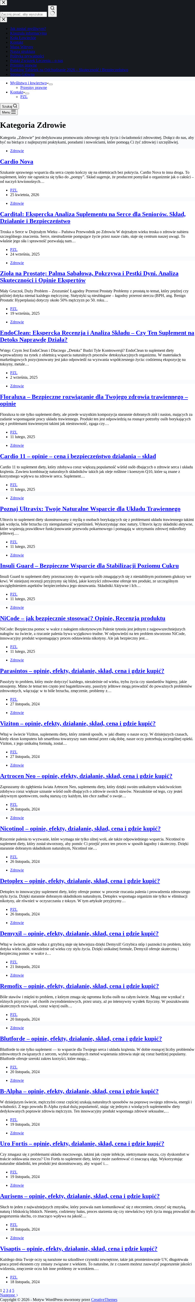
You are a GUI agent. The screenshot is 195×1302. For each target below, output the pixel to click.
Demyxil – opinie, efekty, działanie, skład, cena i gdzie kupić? (79, 933)
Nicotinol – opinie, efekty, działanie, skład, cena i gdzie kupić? (80, 828)
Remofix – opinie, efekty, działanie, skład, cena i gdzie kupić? (79, 986)
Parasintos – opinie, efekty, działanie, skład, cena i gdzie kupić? (82, 671)
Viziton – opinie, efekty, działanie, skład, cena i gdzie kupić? (78, 723)
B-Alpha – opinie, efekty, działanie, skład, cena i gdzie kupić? (79, 1091)
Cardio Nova (16, 161)
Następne (8, 1295)
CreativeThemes (104, 1299)
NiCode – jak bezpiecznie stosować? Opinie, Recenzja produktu (82, 618)
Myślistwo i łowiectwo (28, 83)
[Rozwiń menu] (51, 84)
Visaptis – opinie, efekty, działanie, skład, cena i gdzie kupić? (78, 1248)
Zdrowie (17, 151)
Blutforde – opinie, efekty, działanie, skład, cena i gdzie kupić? (81, 1038)
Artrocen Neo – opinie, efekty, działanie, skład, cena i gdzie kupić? (86, 776)
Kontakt (16, 92)
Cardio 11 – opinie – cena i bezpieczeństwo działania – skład (78, 456)
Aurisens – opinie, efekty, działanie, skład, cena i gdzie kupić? (80, 1196)
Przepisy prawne (33, 87)
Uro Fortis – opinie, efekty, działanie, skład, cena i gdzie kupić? (82, 1143)
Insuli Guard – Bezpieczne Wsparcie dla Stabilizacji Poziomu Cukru (89, 565)
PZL (24, 96)
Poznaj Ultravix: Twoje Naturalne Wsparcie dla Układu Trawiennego (90, 508)
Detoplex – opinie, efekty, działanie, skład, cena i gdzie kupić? (80, 881)
